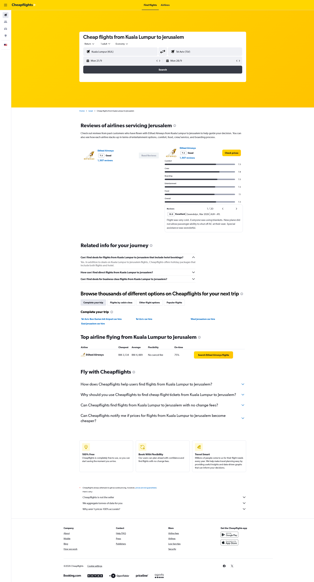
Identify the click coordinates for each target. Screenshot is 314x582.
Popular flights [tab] (174, 302)
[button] (5, 5)
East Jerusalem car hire (93, 323)
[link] (231, 153)
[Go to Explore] (5, 35)
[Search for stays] (5, 22)
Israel (90, 111)
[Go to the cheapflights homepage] (24, 5)
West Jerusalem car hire (203, 319)
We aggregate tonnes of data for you (102, 503)
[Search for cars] (5, 28)
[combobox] (89, 43)
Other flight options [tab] (149, 302)
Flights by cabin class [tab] (121, 302)
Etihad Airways (106, 150)
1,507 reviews (105, 160)
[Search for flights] (5, 15)
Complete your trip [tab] (93, 302)
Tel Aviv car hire (144, 319)
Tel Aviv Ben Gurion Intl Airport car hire (101, 319)
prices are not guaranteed (145, 488)
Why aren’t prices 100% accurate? (101, 509)
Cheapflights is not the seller (98, 497)
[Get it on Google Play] (229, 535)
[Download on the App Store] (229, 542)
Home (82, 111)
